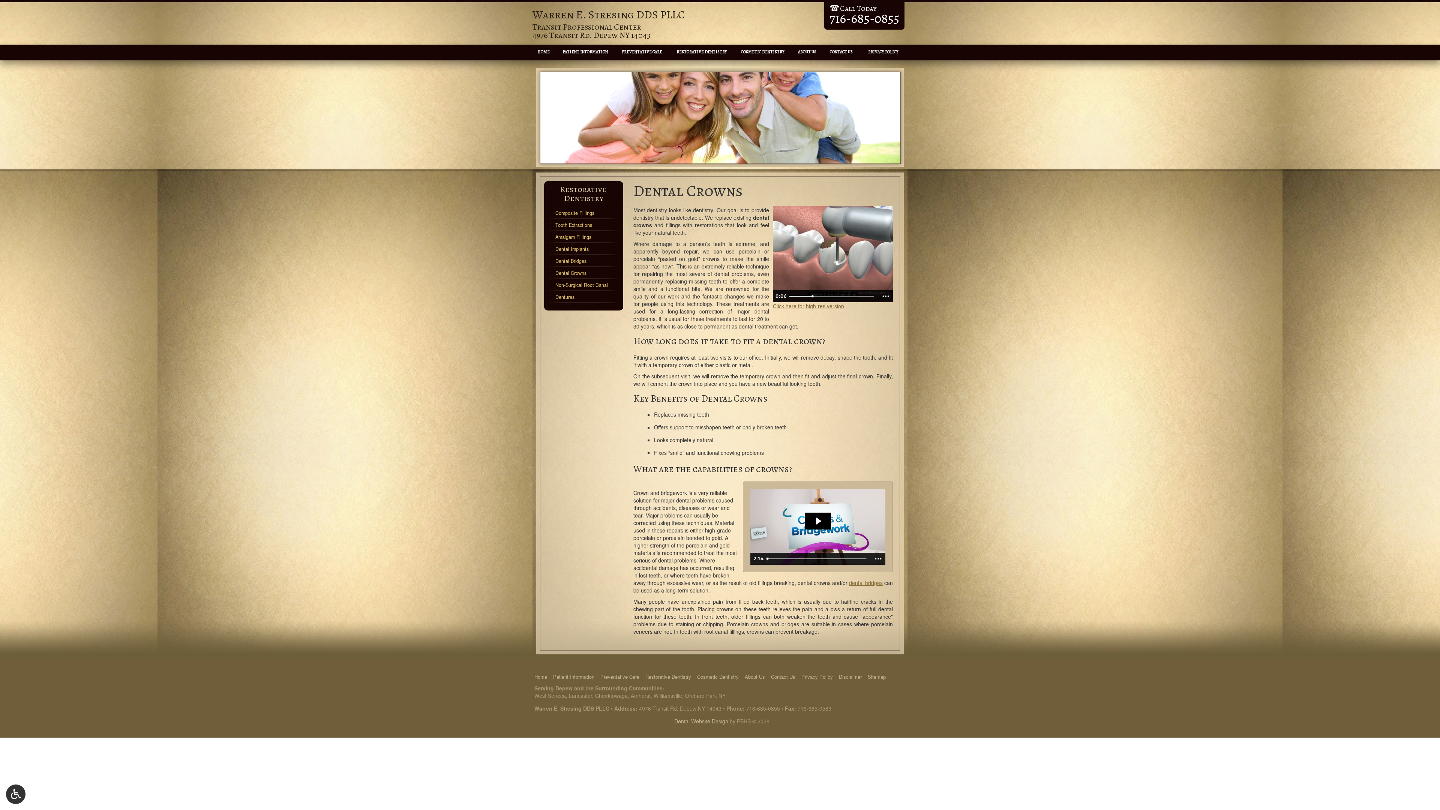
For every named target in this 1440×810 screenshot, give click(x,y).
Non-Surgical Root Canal (581, 285)
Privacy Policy (883, 52)
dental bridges (866, 582)
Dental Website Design (701, 721)
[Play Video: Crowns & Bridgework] (818, 521)
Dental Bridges (570, 261)
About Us (807, 52)
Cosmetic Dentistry (762, 52)
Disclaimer (850, 676)
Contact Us (841, 52)
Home (543, 52)
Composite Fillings (574, 213)
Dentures (564, 297)
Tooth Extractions (573, 225)
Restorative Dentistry (701, 52)
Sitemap (877, 676)
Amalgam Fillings (573, 237)
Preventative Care (642, 52)
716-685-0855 (763, 708)
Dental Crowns (570, 273)
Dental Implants (572, 249)
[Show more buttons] (886, 296)
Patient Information (585, 52)
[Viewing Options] (16, 794)
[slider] (832, 296)
